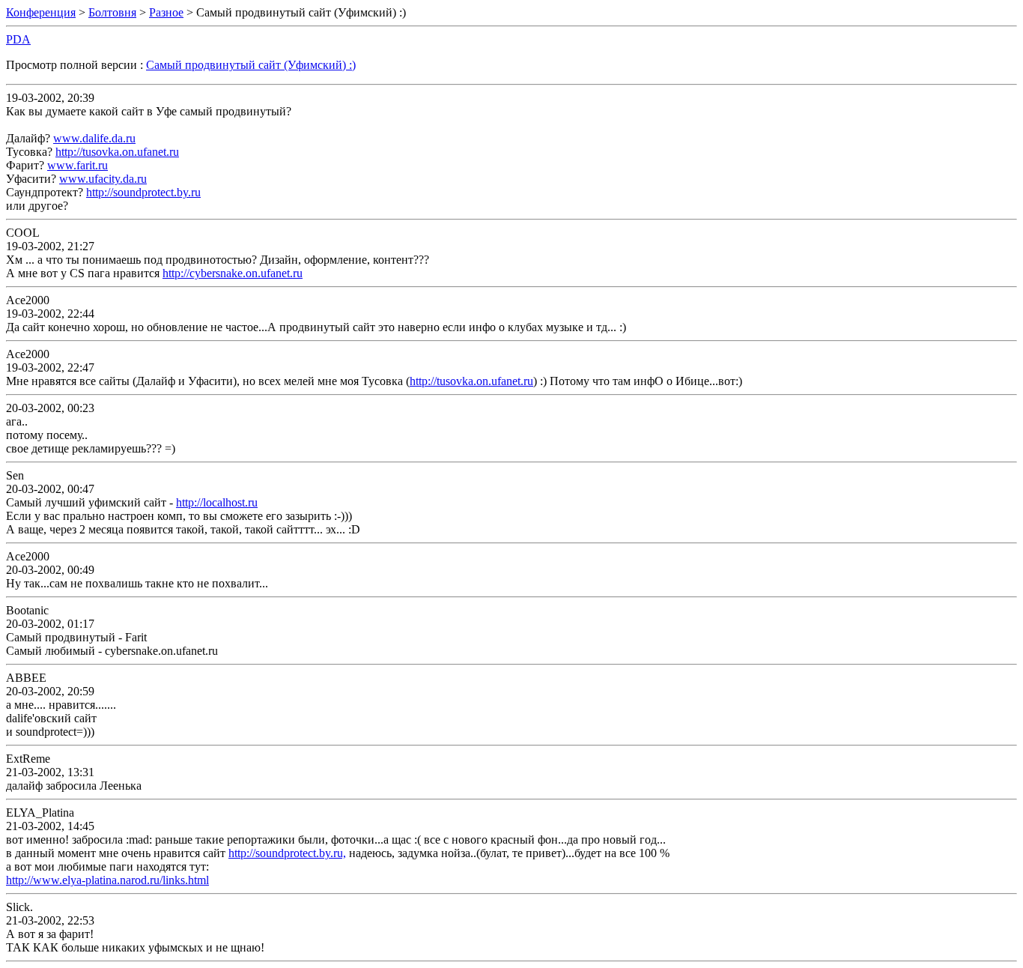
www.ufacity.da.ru (103, 178)
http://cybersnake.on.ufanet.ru (233, 273)
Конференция (41, 12)
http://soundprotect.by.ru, (287, 853)
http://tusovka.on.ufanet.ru (117, 151)
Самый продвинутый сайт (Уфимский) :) (251, 64)
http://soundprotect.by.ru (143, 192)
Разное (166, 12)
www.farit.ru (77, 165)
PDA (18, 39)
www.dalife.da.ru (94, 138)
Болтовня (112, 12)
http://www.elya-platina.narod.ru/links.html (107, 880)
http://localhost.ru (217, 502)
